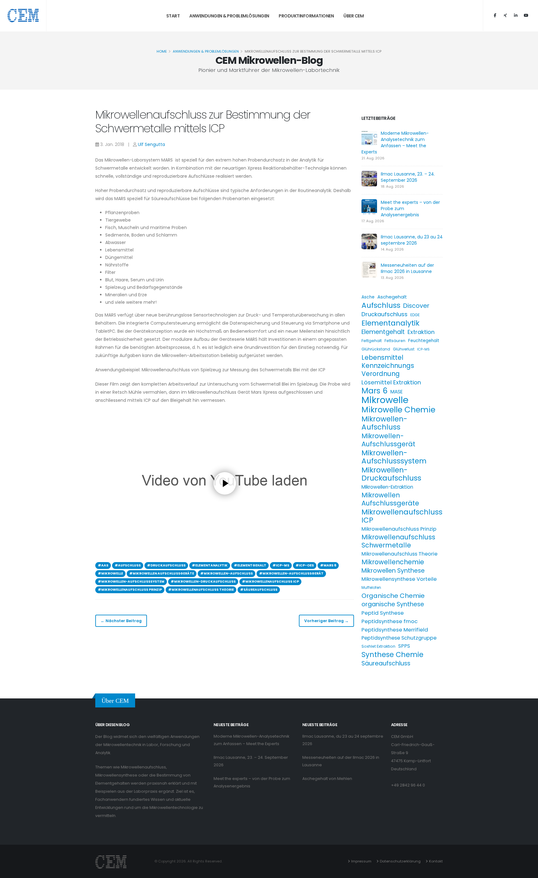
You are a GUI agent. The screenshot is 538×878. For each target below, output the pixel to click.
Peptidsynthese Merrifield (394, 629)
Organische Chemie (393, 596)
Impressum (361, 861)
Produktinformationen (306, 16)
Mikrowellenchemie (392, 562)
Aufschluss (380, 305)
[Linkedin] (515, 15)
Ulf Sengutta (151, 144)
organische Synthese (392, 604)
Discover (416, 306)
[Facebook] (495, 15)
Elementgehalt (383, 332)
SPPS (404, 646)
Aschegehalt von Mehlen (327, 778)
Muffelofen (371, 587)
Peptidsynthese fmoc (389, 621)
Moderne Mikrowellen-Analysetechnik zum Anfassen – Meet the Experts (395, 142)
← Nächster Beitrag (121, 620)
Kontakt (436, 861)
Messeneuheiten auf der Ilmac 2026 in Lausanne (407, 268)
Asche (368, 297)
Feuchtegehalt (423, 341)
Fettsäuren (395, 340)
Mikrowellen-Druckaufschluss (391, 474)
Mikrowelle (384, 400)
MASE (396, 391)
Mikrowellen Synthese (393, 571)
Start (173, 16)
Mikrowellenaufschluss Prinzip (399, 529)
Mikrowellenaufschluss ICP (401, 516)
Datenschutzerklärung (400, 861)
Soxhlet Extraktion (378, 646)
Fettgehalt (371, 340)
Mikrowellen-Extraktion (387, 487)
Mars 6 (374, 391)
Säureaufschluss (385, 664)
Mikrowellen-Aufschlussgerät (388, 440)
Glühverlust (403, 349)
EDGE (415, 314)
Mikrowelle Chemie (398, 410)
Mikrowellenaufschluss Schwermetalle (398, 541)
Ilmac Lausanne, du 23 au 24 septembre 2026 (412, 240)
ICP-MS (423, 349)
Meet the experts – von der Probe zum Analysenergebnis (252, 782)
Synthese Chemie (392, 654)
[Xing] (505, 15)
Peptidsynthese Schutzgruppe (399, 637)
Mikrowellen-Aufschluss (384, 423)
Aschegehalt (392, 296)
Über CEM (353, 16)
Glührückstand (375, 349)
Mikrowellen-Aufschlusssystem (394, 457)
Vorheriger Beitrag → (326, 620)
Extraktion (421, 332)
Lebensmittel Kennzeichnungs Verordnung (387, 366)
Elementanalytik (390, 323)
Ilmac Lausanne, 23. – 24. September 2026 (408, 177)
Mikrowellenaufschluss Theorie (399, 553)
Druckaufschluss (384, 314)
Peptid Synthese (382, 613)
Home (162, 51)
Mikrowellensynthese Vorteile (399, 579)
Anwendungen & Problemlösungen (229, 16)
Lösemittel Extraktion (391, 382)
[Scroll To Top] (527, 871)
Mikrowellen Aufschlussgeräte (390, 499)
